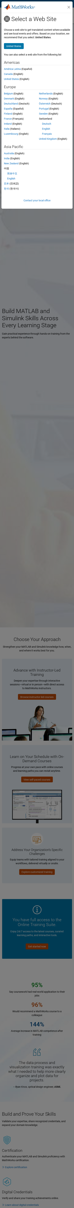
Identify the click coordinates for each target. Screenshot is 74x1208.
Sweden (43, 113)
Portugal (44, 108)
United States (11, 79)
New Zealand (11, 163)
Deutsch (46, 123)
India (7, 158)
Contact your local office (37, 200)
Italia (7, 128)
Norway (43, 98)
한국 (6, 188)
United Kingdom (48, 138)
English (46, 128)
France (8, 118)
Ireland (8, 123)
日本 (6, 183)
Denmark (9, 98)
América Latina (12, 69)
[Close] (68, 7)
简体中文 (12, 173)
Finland (8, 113)
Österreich (44, 103)
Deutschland (11, 103)
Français (47, 133)
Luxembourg (11, 133)
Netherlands (46, 93)
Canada (8, 74)
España (8, 108)
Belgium (8, 93)
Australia (9, 153)
